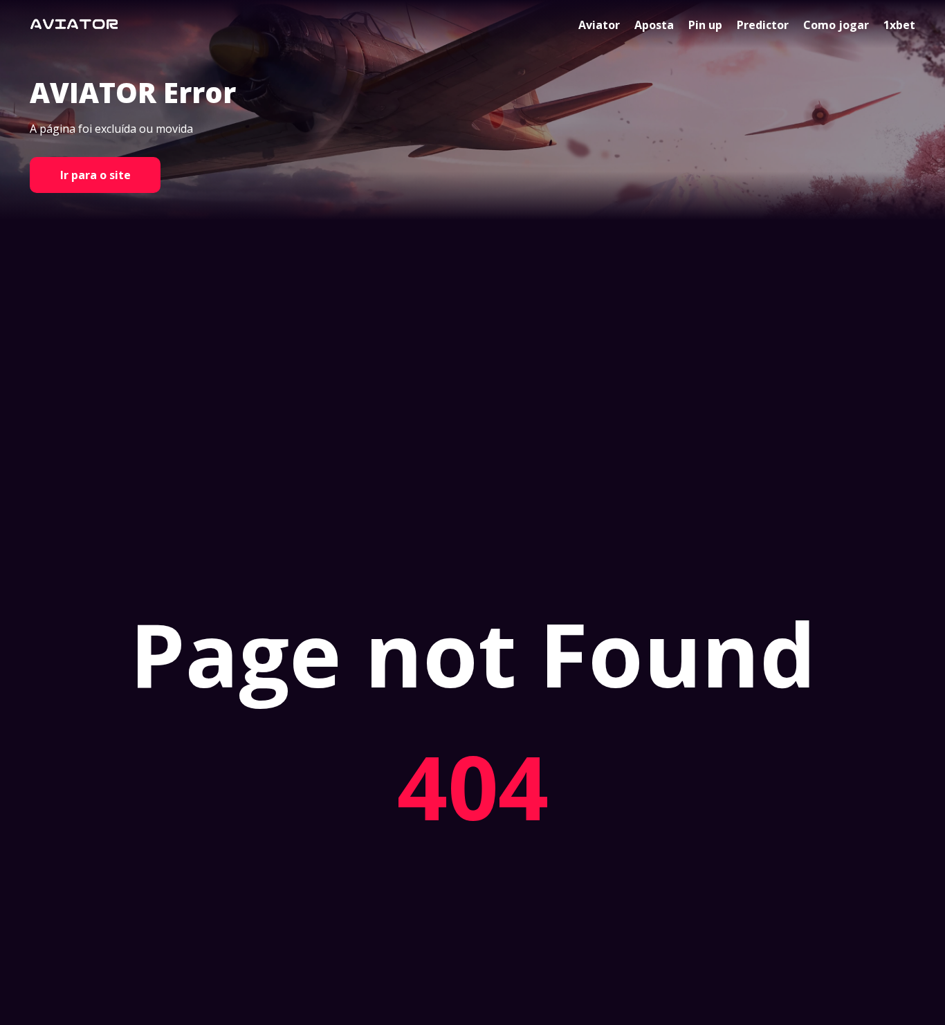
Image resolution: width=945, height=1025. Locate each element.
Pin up (705, 25)
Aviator (599, 25)
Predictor (763, 25)
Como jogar (836, 25)
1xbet (899, 25)
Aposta (654, 25)
